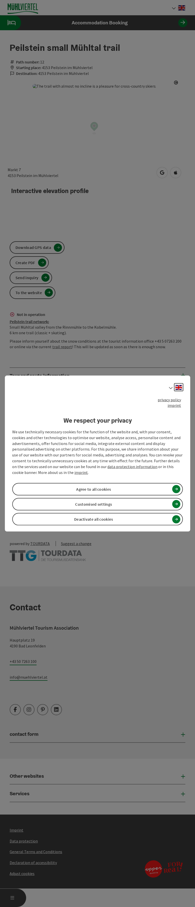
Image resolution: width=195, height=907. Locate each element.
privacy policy (169, 399)
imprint (174, 405)
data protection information (132, 466)
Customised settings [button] (93, 504)
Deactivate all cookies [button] (93, 519)
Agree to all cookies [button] (93, 488)
